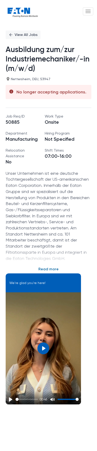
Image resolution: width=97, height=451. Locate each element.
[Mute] (52, 399)
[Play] (10, 399)
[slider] (27, 399)
